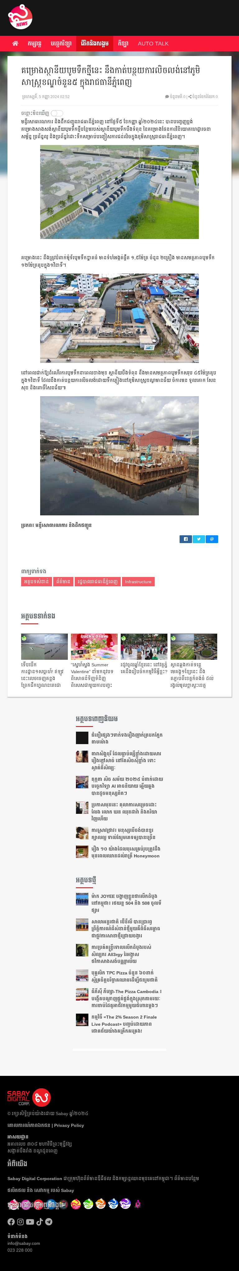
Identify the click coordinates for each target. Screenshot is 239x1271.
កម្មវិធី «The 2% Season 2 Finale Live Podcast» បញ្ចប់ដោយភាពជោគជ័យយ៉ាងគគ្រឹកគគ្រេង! (124, 1024)
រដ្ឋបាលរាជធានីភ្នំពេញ (98, 581)
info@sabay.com (23, 1243)
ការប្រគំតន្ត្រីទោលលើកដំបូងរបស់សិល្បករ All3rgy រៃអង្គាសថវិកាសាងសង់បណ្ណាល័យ (121, 954)
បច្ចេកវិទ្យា (61, 43)
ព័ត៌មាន (63, 581)
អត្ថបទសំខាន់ (36, 581)
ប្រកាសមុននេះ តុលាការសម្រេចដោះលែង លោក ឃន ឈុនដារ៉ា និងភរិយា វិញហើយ (124, 811)
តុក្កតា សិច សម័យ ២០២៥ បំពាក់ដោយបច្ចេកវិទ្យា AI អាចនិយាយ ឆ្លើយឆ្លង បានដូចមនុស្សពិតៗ (127, 786)
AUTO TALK (153, 43)
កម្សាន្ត (34, 43)
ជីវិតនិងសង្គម (95, 43)
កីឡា (123, 43)
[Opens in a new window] (11, 1222)
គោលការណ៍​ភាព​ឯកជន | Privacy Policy (45, 1125)
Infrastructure (138, 581)
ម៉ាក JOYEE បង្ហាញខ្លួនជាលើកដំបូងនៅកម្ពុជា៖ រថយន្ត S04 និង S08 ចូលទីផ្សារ (126, 903)
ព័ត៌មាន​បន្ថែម (186, 1178)
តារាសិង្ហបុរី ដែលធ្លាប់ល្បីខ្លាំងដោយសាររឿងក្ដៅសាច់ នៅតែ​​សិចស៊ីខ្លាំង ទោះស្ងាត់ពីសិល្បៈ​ (126, 760)
